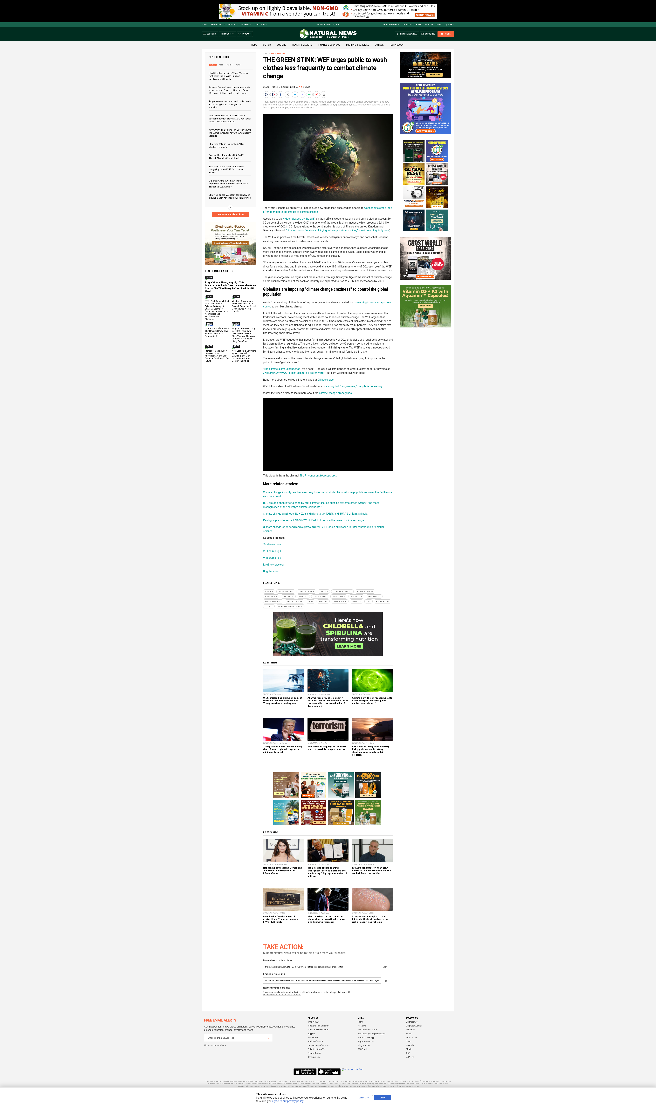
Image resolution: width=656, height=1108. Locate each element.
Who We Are (313, 1022)
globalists (298, 104)
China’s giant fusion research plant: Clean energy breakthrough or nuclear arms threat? (372, 700)
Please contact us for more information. (282, 994)
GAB (408, 1053)
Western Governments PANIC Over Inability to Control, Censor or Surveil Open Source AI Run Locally (244, 306)
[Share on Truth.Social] (302, 94)
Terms (282, 1081)
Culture (281, 45)
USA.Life (410, 1057)
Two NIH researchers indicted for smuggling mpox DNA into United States (226, 169)
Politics (266, 45)
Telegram (410, 1030)
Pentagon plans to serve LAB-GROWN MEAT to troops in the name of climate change (313, 520)
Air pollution (278, 53)
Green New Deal (325, 104)
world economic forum (302, 107)
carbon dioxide (300, 101)
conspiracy (361, 101)
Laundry (385, 104)
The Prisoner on (309, 475)
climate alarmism (327, 101)
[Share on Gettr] (316, 94)
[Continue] (268, 1038)
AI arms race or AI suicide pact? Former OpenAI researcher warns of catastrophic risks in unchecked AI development (328, 701)
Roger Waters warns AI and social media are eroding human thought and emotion (230, 104)
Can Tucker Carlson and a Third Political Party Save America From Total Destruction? (217, 332)
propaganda (274, 107)
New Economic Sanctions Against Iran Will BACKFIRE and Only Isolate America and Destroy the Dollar (244, 356)
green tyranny (342, 104)
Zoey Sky (324, 743)
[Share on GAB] (309, 94)
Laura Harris (288, 87)
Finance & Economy (329, 45)
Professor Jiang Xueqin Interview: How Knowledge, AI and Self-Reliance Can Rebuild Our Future (217, 356)
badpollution (284, 101)
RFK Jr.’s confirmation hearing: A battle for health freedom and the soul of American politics (371, 870)
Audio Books (260, 24)
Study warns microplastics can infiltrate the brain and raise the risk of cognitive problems (370, 919)
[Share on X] (288, 94)
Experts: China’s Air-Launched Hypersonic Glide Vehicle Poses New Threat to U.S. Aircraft (228, 183)
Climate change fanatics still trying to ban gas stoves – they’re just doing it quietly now (337, 230)
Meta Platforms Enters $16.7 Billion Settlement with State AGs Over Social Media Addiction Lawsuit (230, 118)
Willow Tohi (325, 694)
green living (310, 104)
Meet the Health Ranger (319, 1026)
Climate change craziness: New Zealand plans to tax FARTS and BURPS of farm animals (315, 513)
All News (362, 1026)
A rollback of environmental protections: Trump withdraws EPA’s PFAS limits (280, 919)
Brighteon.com (328, 475)
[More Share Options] (324, 94)
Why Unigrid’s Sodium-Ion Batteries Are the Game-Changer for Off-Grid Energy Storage (230, 132)
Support (311, 1033)
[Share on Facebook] (281, 94)
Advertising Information (319, 1045)
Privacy (274, 1081)
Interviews (246, 24)
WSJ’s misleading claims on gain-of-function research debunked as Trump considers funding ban (283, 700)
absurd (273, 101)
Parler (409, 1033)
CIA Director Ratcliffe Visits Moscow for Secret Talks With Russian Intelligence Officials (228, 75)
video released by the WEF (299, 218)
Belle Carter (370, 743)
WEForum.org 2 (272, 557)
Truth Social (411, 1037)
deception (373, 101)
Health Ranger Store (367, 1030)
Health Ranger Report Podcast (372, 1033)
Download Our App (412, 24)
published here (299, 1086)
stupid (285, 107)
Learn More (364, 1098)
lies (265, 107)
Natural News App (366, 1037)
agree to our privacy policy (287, 1101)
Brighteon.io (412, 1022)
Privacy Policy (314, 1053)
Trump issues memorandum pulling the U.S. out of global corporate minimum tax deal (282, 749)
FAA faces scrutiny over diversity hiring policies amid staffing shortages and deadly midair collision (370, 750)
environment (270, 104)
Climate (313, 101)
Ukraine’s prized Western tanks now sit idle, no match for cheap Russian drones (230, 196)
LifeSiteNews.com (274, 564)
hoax (354, 104)
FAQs (438, 24)
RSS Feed (362, 1049)
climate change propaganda (335, 393)
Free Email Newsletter (318, 1030)
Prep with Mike (231, 24)
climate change (346, 101)
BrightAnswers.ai (391, 24)
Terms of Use (314, 1057)
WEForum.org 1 (272, 551)
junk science (373, 104)
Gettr (408, 1041)
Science (379, 45)
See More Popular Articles (230, 214)
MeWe (409, 1049)
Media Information (316, 1041)
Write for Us (313, 1037)
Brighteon (216, 24)
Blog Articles (364, 1045)
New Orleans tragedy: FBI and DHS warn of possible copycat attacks (327, 748)
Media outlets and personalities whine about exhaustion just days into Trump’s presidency (326, 919)
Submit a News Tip (316, 1049)
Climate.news (326, 379)
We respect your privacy (215, 1045)
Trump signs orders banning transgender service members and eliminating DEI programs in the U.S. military (328, 871)
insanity (362, 104)
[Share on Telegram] (295, 94)
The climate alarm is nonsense (282, 369)
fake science (285, 104)
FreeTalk (410, 1045)
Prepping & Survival (357, 45)
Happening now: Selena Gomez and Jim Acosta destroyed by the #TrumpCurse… (282, 870)
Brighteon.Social (414, 1026)
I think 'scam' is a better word (306, 372)
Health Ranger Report (218, 271)
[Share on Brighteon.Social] (266, 94)
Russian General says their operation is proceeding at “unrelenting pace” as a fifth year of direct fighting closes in (229, 90)
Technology (397, 45)
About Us (429, 24)
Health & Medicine (302, 45)
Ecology (384, 101)
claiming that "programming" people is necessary (353, 386)
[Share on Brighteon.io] (273, 94)
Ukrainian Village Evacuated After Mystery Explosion (226, 145)
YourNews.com (272, 544)
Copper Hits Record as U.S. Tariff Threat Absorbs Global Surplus (226, 156)
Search (451, 24)
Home (204, 24)
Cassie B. (280, 694)
